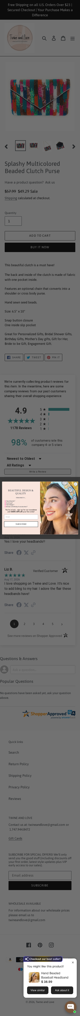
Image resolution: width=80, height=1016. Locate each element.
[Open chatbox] (71, 1007)
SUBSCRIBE (20, 524)
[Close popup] (72, 962)
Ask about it (62, 990)
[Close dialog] (75, 484)
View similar (38, 990)
